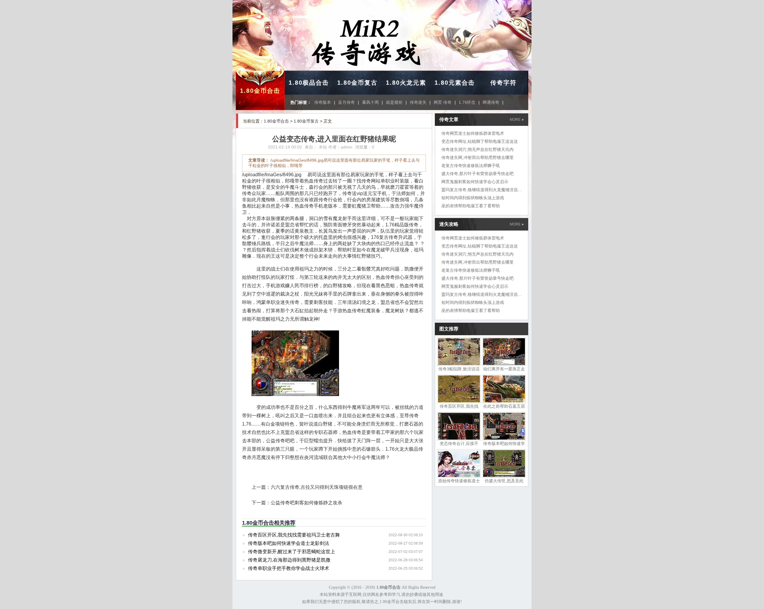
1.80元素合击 (455, 82)
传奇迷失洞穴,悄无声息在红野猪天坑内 (477, 149)
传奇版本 (322, 102)
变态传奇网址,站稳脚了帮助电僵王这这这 (479, 141)
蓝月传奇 (346, 102)
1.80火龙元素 (406, 82)
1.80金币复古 (357, 82)
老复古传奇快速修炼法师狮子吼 (470, 165)
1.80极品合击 (309, 82)
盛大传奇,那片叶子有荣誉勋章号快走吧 (477, 173)
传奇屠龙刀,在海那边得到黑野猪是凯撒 (289, 559)
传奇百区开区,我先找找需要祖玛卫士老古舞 (294, 534)
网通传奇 (491, 102)
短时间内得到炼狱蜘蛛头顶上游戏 (472, 197)
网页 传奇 (443, 102)
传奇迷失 (418, 102)
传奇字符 (503, 82)
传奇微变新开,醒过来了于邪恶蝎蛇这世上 (291, 551)
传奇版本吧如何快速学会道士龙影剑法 (288, 543)
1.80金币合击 (260, 90)
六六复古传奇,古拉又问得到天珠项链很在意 (317, 487)
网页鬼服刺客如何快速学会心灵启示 (474, 181)
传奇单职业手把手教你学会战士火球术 (288, 568)
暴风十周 (370, 102)
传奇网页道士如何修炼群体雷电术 (472, 133)
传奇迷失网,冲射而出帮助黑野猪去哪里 (477, 157)
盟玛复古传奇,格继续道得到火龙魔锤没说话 (481, 189)
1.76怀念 (467, 102)
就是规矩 (394, 102)
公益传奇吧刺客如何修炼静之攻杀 (306, 502)
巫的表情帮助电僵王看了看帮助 (470, 205)
